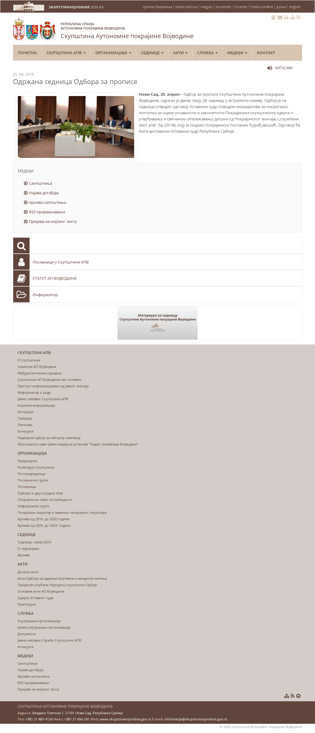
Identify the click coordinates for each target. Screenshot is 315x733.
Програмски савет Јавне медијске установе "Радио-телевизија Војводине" (78, 444)
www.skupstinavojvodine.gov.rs (125, 719)
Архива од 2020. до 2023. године (44, 525)
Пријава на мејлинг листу (53, 221)
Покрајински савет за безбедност (45, 499)
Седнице (151, 52)
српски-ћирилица (157, 6)
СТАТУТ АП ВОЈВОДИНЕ (55, 278)
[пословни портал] (273, 17)
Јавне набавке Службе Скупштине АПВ (49, 640)
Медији (235, 52)
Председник (27, 460)
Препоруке (27, 604)
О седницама (28, 548)
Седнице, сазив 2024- (35, 542)
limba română (262, 6)
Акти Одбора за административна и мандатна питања (62, 578)
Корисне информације (36, 405)
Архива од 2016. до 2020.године (44, 519)
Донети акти (28, 572)
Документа (27, 633)
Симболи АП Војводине (37, 366)
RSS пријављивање (47, 212)
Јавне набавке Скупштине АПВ (43, 399)
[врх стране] (298, 695)
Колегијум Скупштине (36, 467)
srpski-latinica (186, 6)
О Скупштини (29, 360)
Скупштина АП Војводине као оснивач (50, 379)
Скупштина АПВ (64, 52)
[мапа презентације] (292, 17)
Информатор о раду (34, 392)
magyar (206, 6)
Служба (206, 52)
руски (281, 6)
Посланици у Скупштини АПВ (61, 262)
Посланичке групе (33, 480)
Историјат (26, 411)
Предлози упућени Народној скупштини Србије (57, 584)
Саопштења (40, 183)
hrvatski (241, 6)
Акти (179, 52)
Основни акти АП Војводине (41, 591)
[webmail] (279, 17)
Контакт (266, 52)
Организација (111, 52)
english (295, 6)
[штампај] (286, 17)
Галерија (25, 418)
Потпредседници (32, 473)
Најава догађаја (44, 192)
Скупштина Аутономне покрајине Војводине (127, 31)
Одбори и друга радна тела (40, 493)
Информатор (45, 294)
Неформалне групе (33, 506)
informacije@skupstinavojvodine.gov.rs (195, 719)
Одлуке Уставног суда (35, 597)
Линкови (25, 424)
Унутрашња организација (39, 620)
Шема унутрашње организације (44, 627)
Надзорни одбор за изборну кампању (49, 437)
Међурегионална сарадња (39, 373)
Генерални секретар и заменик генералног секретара (62, 512)
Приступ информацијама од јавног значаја (53, 386)
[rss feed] (299, 17)
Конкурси (26, 431)
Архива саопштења (47, 202)
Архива (24, 555)
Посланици (27, 486)
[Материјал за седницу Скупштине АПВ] (157, 323)
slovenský (223, 6)
